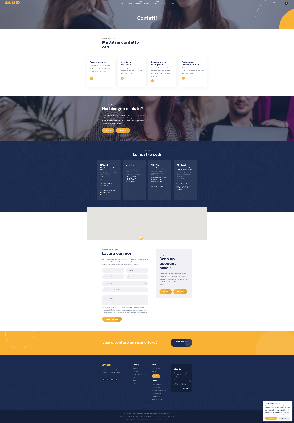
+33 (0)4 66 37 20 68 (156, 179)
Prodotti (155, 3)
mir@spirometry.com (106, 177)
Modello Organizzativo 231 (159, 390)
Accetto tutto (271, 418)
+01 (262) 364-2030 (131, 178)
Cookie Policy (156, 396)
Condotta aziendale (158, 384)
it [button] (279, 3)
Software (135, 377)
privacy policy (111, 313)
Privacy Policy (156, 387)
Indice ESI (138, 3)
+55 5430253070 (180, 178)
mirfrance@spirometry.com (159, 177)
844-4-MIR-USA (130, 181)
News (134, 380)
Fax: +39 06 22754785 (106, 185)
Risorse (163, 3)
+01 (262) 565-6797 (131, 176)
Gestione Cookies (157, 399)
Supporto (154, 371)
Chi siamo (129, 3)
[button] (287, 3)
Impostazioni (284, 418)
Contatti (171, 3)
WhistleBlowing (156, 393)
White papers (156, 368)
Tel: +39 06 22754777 (106, 183)
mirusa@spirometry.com (133, 174)
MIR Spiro (146, 3)
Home (121, 3)
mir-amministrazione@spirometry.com (109, 180)
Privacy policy (282, 414)
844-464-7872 (130, 180)
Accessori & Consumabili (140, 374)
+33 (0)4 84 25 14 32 (156, 181)
